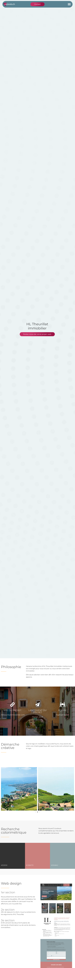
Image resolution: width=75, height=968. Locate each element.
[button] (69, 4)
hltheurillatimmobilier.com (13, 714)
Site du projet (12, 710)
